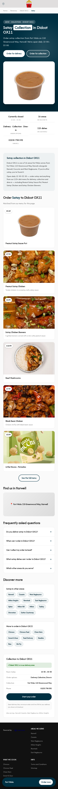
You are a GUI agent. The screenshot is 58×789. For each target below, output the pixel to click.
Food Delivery (28, 638)
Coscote (22, 594)
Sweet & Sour (13, 638)
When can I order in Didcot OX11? (20, 541)
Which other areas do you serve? (20, 568)
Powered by (7, 730)
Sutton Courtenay (27, 612)
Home (5, 10)
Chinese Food (24, 632)
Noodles (41, 638)
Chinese (11, 632)
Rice (9, 644)
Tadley (41, 606)
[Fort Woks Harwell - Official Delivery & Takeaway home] (29, 4)
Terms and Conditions (39, 764)
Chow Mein (38, 632)
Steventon (12, 612)
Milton (32, 606)
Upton (10, 606)
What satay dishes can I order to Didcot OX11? (26, 559)
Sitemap (34, 768)
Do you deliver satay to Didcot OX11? (22, 531)
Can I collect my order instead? (19, 550)
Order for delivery (14, 53)
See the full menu (29, 478)
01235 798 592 (16, 140)
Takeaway (13, 10)
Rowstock (27, 600)
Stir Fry (18, 644)
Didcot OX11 (24, 10)
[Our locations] (3, 4)
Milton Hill (21, 606)
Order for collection (38, 53)
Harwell (11, 594)
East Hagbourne (41, 600)
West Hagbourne (36, 594)
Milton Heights (13, 600)
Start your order (29, 696)
